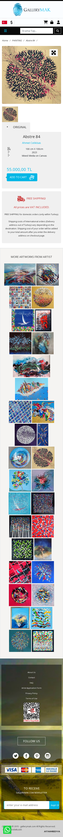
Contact (31, 677)
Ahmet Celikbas (31, 143)
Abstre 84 (30, 40)
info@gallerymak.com (12, 829)
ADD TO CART (18, 177)
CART (46, 22)
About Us (31, 672)
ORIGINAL (19, 127)
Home (5, 40)
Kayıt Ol (55, 805)
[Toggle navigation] (5, 30)
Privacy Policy (31, 693)
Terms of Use (31, 698)
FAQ (31, 683)
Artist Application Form (32, 688)
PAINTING (17, 40)
